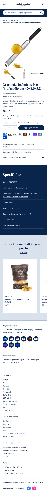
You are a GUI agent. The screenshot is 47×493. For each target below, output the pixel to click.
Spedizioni (7, 427)
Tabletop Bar (8, 392)
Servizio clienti (8, 436)
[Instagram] (34, 488)
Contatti (6, 424)
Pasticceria (7, 383)
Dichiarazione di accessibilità (15, 450)
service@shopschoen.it (14, 473)
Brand (5, 407)
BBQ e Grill (7, 398)
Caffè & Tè (7, 395)
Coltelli (5, 380)
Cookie (5, 456)
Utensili (26, 194)
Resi (4, 430)
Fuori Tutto (7, 410)
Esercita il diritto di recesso (14, 433)
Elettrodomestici (9, 404)
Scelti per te (16, 194)
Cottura (6, 386)
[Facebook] (29, 488)
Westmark (23, 197)
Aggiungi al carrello (31, 128)
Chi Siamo (7, 421)
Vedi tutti (23, 253)
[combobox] (23, 12)
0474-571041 (10, 470)
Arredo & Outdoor (10, 401)
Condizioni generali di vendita (15, 447)
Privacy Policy (8, 453)
